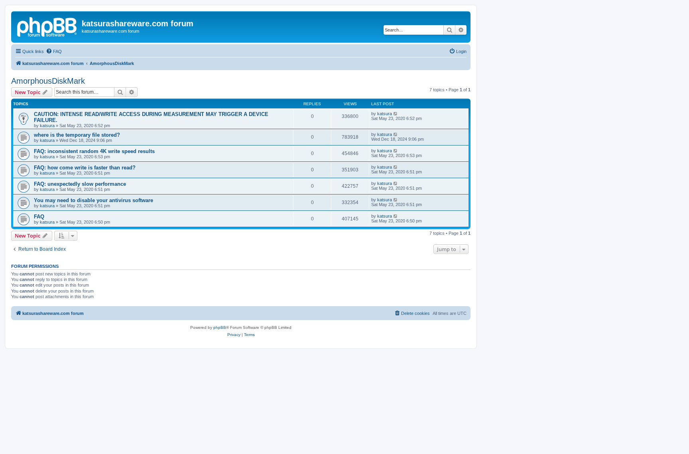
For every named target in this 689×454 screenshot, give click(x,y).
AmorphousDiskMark (48, 81)
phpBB (219, 327)
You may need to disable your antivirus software (93, 200)
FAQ (39, 217)
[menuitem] (54, 51)
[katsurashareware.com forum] (47, 26)
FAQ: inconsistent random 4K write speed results (94, 151)
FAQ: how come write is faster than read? (85, 168)
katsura (47, 125)
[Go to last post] (395, 113)
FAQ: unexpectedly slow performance (80, 184)
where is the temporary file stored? (77, 135)
